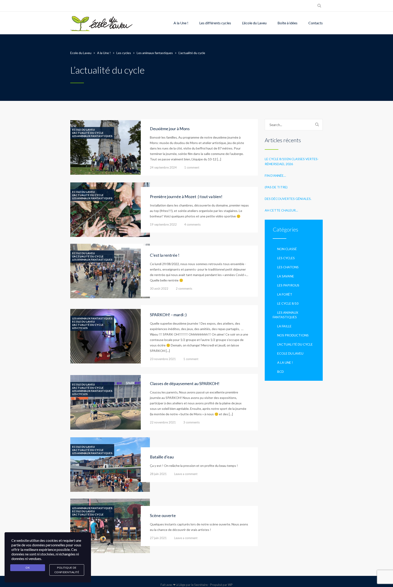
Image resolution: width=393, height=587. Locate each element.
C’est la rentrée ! (164, 255)
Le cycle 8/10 (287, 303)
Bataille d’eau (162, 456)
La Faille (284, 326)
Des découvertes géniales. (288, 199)
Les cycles (80, 328)
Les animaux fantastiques (92, 136)
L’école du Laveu (254, 23)
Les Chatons (288, 267)
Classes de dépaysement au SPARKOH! (184, 383)
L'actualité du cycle (87, 133)
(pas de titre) (276, 187)
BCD (280, 371)
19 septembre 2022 (163, 224)
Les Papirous (288, 285)
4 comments (192, 224)
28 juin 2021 (158, 474)
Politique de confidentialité (66, 570)
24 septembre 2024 (163, 167)
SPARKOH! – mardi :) (168, 314)
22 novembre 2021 (163, 422)
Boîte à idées (287, 23)
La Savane (285, 276)
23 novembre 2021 (163, 359)
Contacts (315, 23)
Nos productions (293, 335)
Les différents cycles (215, 23)
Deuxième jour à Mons (170, 128)
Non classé (287, 249)
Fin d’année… (275, 175)
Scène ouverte (163, 515)
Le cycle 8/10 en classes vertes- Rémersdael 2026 (292, 161)
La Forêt (284, 294)
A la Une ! (181, 23)
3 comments (191, 422)
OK (27, 567)
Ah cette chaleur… (281, 210)
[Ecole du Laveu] (102, 23)
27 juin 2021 (158, 538)
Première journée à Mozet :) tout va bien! (186, 196)
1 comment (191, 167)
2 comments (184, 288)
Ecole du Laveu (83, 129)
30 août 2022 (159, 288)
